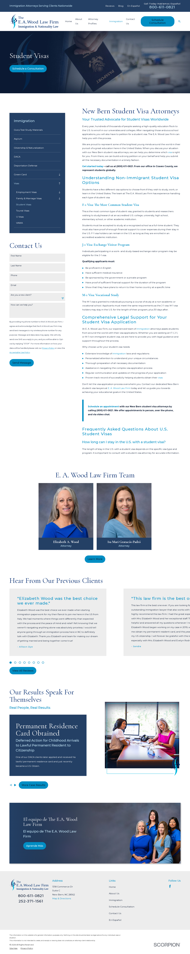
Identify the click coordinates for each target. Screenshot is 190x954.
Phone (14, 275)
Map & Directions (61, 898)
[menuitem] (37, 130)
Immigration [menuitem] (116, 21)
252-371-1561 (31, 901)
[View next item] (15, 785)
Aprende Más (34, 845)
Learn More (95, 559)
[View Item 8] (43, 663)
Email (13, 285)
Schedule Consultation (157, 21)
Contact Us (115, 913)
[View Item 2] (15, 663)
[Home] (34, 21)
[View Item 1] (10, 663)
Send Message (21, 362)
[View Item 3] (20, 663)
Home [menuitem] (68, 21)
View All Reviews (22, 670)
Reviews (109, 6)
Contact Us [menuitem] (130, 21)
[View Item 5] (29, 663)
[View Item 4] (24, 663)
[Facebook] (170, 886)
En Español (133, 6)
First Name (16, 256)
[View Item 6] (34, 663)
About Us (114, 893)
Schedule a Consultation (28, 68)
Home (112, 887)
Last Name (16, 266)
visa (170, 152)
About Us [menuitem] (78, 21)
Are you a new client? (21, 295)
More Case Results (33, 785)
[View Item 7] (38, 663)
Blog (121, 6)
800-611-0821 (162, 7)
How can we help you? (22, 305)
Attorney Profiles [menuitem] (93, 21)
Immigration (115, 900)
